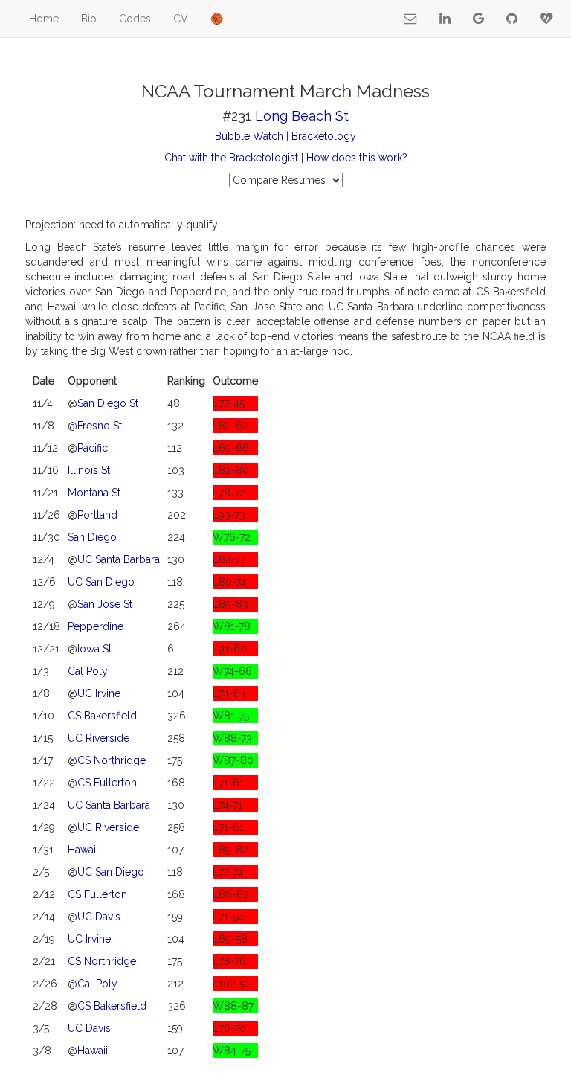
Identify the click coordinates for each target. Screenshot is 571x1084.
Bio (89, 19)
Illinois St (89, 470)
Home (44, 19)
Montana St (94, 492)
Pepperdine (95, 626)
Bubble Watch (249, 136)
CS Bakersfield (102, 716)
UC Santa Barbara (118, 559)
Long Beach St (302, 116)
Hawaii (83, 850)
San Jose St (104, 604)
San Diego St (107, 403)
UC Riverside (98, 738)
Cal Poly (88, 671)
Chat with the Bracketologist (231, 158)
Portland (97, 515)
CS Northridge (111, 760)
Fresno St (99, 426)
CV (180, 19)
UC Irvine (98, 693)
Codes (135, 19)
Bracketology (323, 136)
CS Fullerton (107, 783)
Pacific (92, 448)
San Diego (92, 537)
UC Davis (98, 917)
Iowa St (94, 649)
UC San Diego (101, 582)
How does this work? (356, 158)
